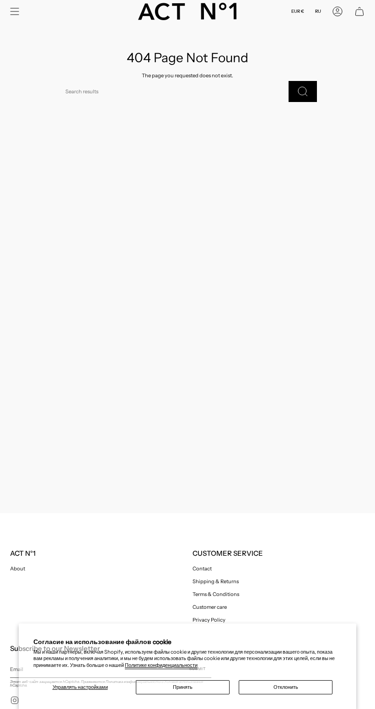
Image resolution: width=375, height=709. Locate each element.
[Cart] (359, 11)
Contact (202, 568)
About (17, 568)
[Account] (337, 11)
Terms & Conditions (216, 594)
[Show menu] (14, 11)
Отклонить (285, 687)
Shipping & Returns (216, 581)
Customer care (210, 607)
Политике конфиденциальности (161, 665)
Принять (183, 687)
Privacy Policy (209, 620)
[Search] (303, 91)
